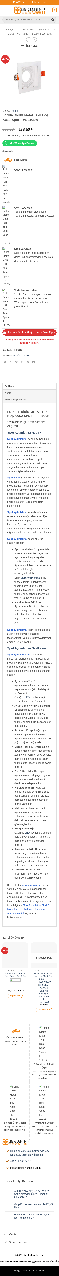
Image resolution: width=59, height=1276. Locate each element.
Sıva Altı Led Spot (41, 33)
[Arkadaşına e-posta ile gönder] (22, 362)
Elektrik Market (26, 29)
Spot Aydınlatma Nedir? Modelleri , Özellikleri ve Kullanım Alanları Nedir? (28, 909)
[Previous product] (34, 39)
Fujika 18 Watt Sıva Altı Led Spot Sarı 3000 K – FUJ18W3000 (43, 977)
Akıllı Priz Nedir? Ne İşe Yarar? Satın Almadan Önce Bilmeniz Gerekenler (31, 1194)
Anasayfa (9, 29)
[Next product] (28, 39)
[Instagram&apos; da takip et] (44, 2)
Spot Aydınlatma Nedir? (24, 432)
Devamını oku (44, 1010)
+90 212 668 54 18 (20, 1161)
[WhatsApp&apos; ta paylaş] (5, 362)
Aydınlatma (43, 29)
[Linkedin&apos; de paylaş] (33, 362)
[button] (4, 10)
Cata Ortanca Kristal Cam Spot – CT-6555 (15, 974)
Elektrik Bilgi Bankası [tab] (16, 399)
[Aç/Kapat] (5, 1234)
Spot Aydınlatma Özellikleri (26, 648)
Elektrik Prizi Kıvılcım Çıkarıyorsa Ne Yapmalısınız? (32, 1216)
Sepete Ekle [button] (15, 996)
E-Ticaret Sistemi (37, 1270)
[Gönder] (53, 20)
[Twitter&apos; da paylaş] (16, 362)
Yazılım (23, 1270)
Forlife (14, 110)
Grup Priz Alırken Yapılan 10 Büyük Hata (33, 1206)
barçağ (16, 1270)
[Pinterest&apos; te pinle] (28, 362)
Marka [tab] (8, 393)
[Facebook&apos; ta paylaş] (11, 362)
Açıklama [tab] (9, 386)
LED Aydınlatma (30, 578)
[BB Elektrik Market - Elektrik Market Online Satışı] (29, 10)
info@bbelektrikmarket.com (25, 1167)
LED (27, 697)
